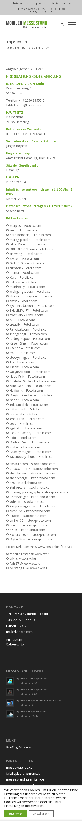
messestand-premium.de (25, 779)
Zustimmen (16, 814)
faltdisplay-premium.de (23, 773)
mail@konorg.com (41, 11)
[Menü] (70, 24)
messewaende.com (20, 767)
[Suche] (60, 24)
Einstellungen (14, 806)
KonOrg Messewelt (21, 747)
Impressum (39, 3)
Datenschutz (20, 3)
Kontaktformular (61, 3)
